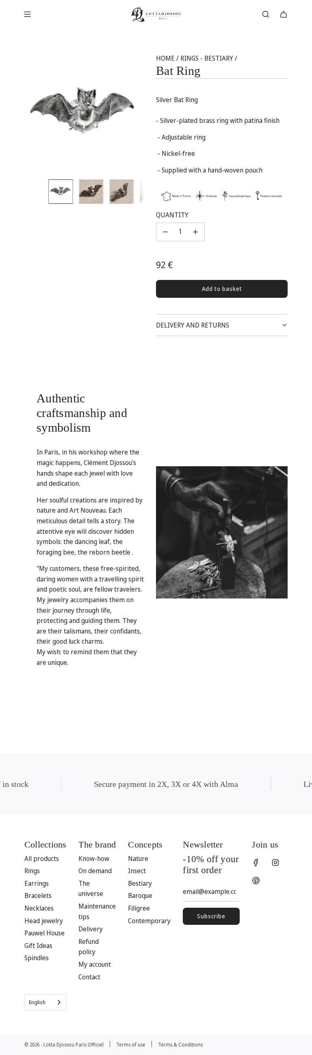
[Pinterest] (256, 880)
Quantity (172, 214)
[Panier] (283, 14)
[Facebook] (256, 863)
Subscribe (211, 916)
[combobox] (45, 1002)
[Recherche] (266, 14)
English (37, 1002)
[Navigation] (27, 14)
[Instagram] (275, 863)
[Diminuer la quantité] (165, 232)
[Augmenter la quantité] (195, 232)
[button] (34, 113)
